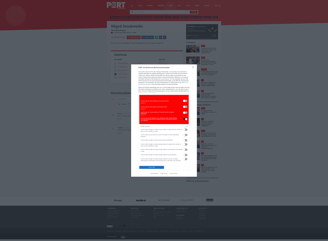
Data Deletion (154, 173)
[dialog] (164, 120)
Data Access (164, 173)
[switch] (185, 101)
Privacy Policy (173, 173)
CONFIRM (152, 167)
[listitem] (164, 97)
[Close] (193, 67)
